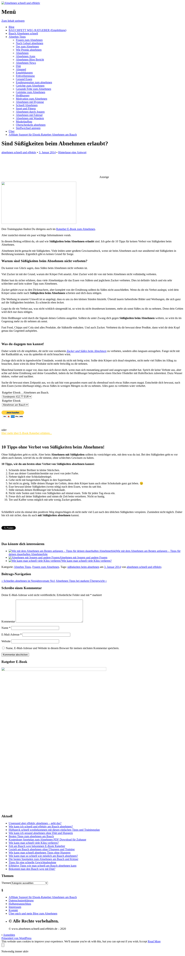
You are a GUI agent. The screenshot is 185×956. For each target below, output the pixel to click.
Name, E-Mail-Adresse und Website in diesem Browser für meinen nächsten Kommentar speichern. (62, 648)
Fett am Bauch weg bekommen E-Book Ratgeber (37, 846)
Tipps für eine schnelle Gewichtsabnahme (32, 862)
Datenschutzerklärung (21, 900)
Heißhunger (22, 95)
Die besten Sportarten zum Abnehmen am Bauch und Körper (43, 859)
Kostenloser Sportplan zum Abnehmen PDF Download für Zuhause (47, 839)
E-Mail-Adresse (11, 634)
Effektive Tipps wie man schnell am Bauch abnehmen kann (42, 865)
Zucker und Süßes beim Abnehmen (86, 351)
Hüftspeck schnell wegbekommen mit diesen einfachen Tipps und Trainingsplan (54, 829)
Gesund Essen (24, 79)
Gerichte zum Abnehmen (30, 85)
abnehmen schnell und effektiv (18, 152)
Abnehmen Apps (25, 56)
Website (5, 641)
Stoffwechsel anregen (28, 128)
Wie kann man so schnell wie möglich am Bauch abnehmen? (43, 855)
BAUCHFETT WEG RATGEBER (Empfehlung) (37, 30)
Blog (11, 26)
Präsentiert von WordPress (16, 938)
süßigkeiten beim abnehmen (83, 566)
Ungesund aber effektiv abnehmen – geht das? (35, 823)
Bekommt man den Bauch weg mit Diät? (32, 868)
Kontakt (13, 910)
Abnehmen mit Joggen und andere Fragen (83, 557)
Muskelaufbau (24, 121)
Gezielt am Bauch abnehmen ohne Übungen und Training (42, 849)
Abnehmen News (26, 62)
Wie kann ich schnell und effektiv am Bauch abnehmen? (41, 826)
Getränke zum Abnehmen (30, 92)
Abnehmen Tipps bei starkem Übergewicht (81, 580)
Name (5, 627)
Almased (21, 69)
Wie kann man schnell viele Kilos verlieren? (87, 560)
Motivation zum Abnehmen (31, 98)
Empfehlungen (24, 72)
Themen (6, 882)
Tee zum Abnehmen (27, 46)
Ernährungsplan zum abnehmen (34, 82)
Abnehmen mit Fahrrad (29, 115)
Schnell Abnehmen (27, 105)
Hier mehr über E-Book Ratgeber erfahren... (26, 433)
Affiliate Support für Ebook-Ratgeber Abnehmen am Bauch (43, 134)
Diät (18, 66)
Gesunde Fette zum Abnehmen (33, 88)
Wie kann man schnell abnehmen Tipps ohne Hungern (39, 852)
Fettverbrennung (25, 75)
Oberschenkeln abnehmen (31, 124)
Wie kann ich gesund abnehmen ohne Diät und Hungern (41, 833)
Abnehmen (22, 53)
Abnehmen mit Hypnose (30, 102)
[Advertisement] (87, 166)
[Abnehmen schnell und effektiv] (20, 3)
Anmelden (9, 934)
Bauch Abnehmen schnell (23, 33)
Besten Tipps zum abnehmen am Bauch (31, 836)
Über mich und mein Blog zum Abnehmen (33, 913)
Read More (154, 941)
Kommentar (8, 621)
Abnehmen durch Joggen (30, 111)
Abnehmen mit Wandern (30, 118)
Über (11, 131)
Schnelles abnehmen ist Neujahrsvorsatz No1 (28, 580)
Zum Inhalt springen (13, 20)
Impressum (15, 907)
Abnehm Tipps (17, 36)
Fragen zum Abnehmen (29, 40)
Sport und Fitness (26, 108)
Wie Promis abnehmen (29, 49)
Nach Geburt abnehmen (29, 43)
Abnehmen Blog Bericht (30, 59)
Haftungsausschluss (20, 903)
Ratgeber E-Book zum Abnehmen (75, 229)
